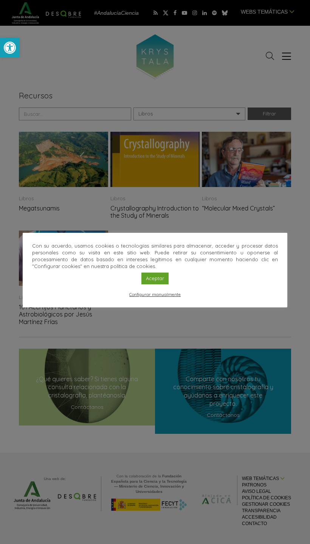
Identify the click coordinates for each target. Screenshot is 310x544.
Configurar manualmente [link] (155, 294)
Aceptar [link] (155, 278)
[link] (10, 48)
